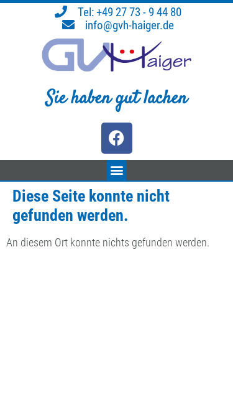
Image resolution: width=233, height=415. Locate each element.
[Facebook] (116, 138)
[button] (116, 170)
